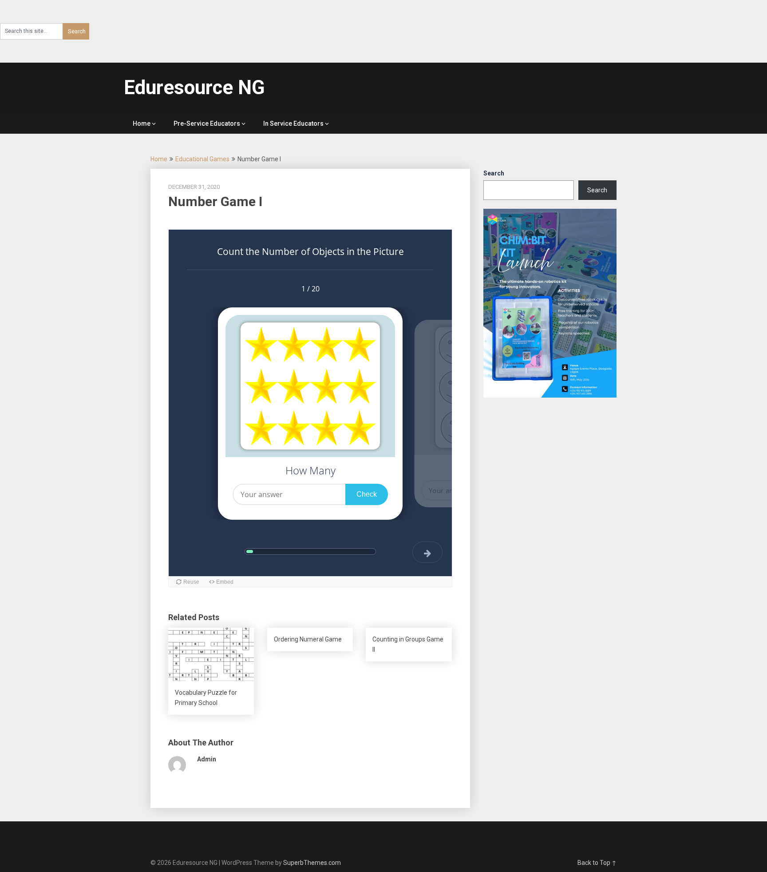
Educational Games (202, 159)
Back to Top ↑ (597, 862)
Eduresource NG (194, 87)
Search (493, 173)
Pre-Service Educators (207, 123)
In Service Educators (293, 123)
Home (141, 123)
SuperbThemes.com (312, 862)
